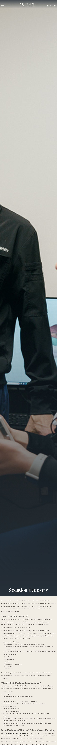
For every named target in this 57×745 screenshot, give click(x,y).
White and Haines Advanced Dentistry (15, 733)
